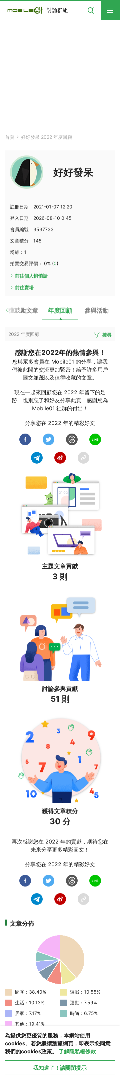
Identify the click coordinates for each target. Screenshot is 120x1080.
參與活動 (97, 310)
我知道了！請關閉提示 (60, 1067)
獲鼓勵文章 (23, 310)
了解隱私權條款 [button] (77, 1051)
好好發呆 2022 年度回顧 (46, 137)
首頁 (9, 137)
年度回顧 (60, 310)
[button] (12, 313)
